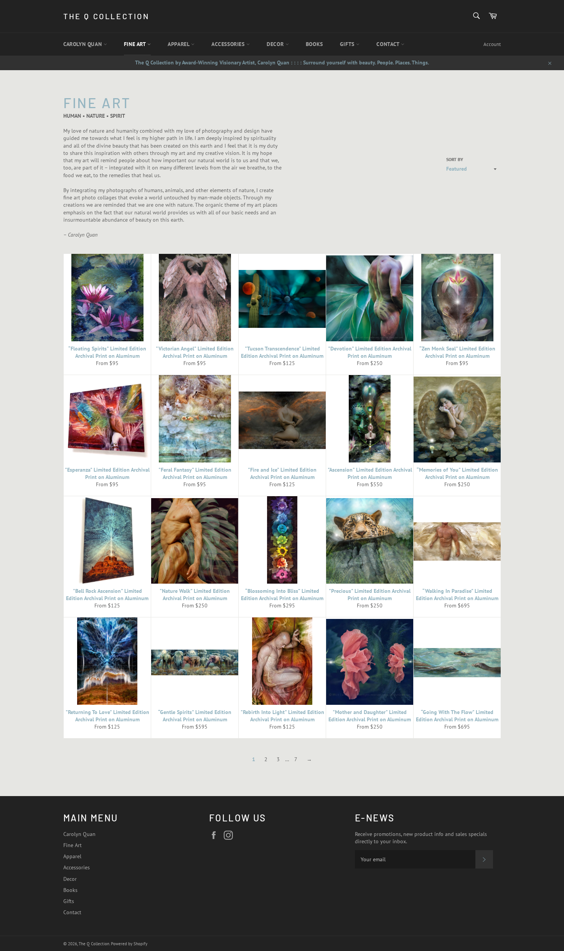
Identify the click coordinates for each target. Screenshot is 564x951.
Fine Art (135, 44)
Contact (388, 44)
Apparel (179, 44)
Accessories (228, 44)
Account (492, 44)
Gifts (348, 44)
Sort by (454, 159)
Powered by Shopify (129, 943)
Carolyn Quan (83, 44)
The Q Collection (106, 16)
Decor (276, 44)
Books (314, 44)
